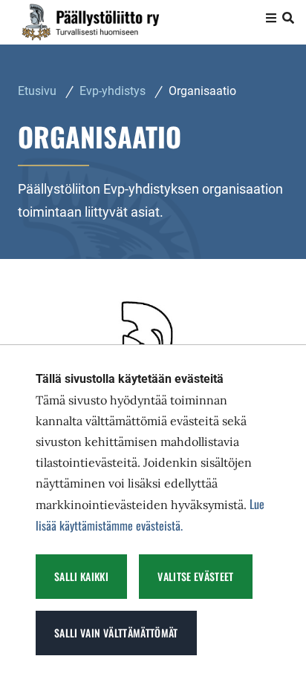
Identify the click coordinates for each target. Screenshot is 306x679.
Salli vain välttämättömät (116, 632)
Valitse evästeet (195, 576)
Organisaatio (202, 91)
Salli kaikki (81, 576)
